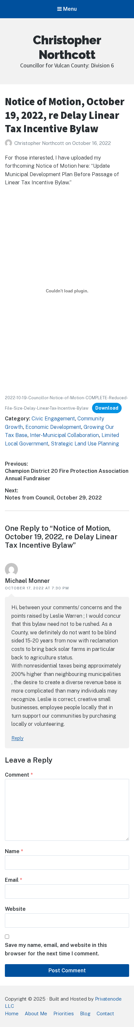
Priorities (63, 1013)
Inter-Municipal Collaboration (64, 435)
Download (106, 408)
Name (14, 851)
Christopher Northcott (67, 47)
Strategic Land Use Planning (85, 444)
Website (15, 909)
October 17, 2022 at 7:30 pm (37, 588)
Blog (85, 1013)
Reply (17, 738)
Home (12, 1013)
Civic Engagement (53, 418)
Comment (19, 775)
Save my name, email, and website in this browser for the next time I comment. (56, 949)
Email (13, 880)
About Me (36, 1013)
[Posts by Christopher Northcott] (9, 143)
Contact (105, 1013)
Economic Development (53, 427)
